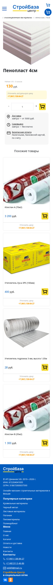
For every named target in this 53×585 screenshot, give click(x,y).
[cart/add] (42, 106)
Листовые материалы (14, 511)
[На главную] (26, 8)
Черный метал (10, 507)
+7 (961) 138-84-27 (15, 96)
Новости (7, 547)
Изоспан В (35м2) (13, 434)
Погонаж (7, 515)
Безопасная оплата (22, 132)
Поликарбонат (10, 523)
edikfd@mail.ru (14, 567)
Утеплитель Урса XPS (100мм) (19, 282)
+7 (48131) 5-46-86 (15, 563)
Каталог (7, 539)
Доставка (16, 115)
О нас (6, 535)
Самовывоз (17, 124)
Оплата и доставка (12, 543)
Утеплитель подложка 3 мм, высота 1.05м (26, 358)
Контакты (8, 551)
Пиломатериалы (11, 519)
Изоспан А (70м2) (13, 207)
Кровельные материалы (15, 503)
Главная (7, 531)
